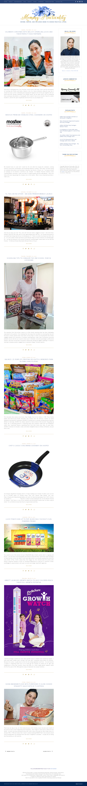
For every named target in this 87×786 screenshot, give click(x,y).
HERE (63, 171)
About (11, 1)
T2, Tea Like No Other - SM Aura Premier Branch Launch (28, 194)
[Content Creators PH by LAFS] (70, 102)
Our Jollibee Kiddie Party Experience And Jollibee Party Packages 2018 (70, 135)
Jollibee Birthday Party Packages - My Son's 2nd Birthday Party (69, 144)
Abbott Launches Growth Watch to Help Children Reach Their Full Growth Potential (29, 581)
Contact (68, 70)
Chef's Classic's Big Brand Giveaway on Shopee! (29, 446)
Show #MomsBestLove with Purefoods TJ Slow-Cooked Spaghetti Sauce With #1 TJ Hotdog (29, 685)
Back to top (79, 783)
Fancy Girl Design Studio (15, 783)
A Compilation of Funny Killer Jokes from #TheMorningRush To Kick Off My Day (70, 131)
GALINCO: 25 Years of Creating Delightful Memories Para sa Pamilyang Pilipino (29, 360)
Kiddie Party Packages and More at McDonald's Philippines (68, 117)
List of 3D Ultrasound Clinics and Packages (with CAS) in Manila (68, 140)
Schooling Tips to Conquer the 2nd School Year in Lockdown (29, 259)
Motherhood (18, 1)
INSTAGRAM (53, 768)
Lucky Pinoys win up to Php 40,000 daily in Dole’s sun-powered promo (29, 520)
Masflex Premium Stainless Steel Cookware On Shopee (29, 115)
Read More (29, 100)
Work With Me (74, 70)
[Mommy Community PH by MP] (70, 94)
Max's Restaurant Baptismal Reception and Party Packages (69, 121)
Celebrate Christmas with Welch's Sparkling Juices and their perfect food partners (29, 33)
